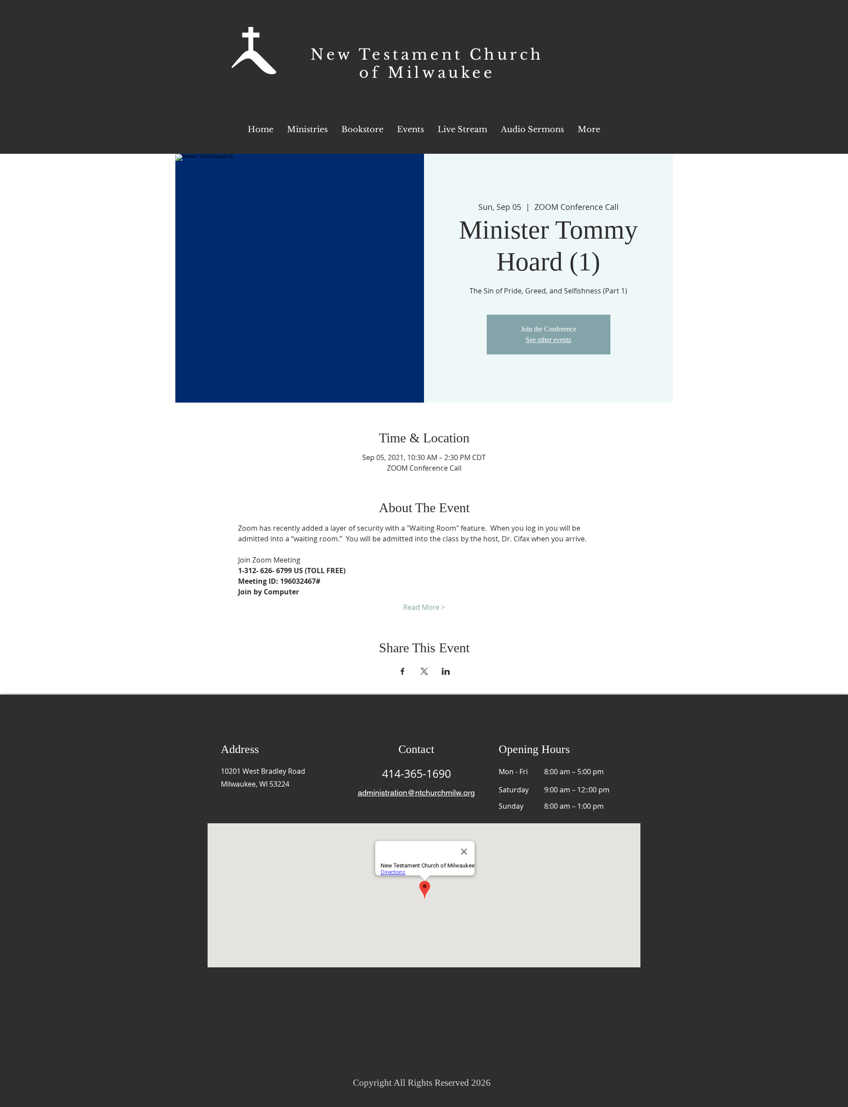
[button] (589, 129)
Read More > (424, 607)
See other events (548, 339)
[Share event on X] (424, 671)
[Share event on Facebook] (402, 671)
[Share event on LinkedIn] (446, 671)
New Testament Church (427, 55)
